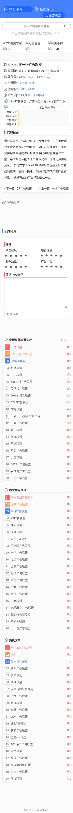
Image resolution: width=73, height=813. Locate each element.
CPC (57, 33)
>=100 (31, 89)
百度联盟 (48, 33)
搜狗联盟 (35, 33)
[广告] (14, 48)
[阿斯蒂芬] (59, 43)
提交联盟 (55, 15)
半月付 (23, 83)
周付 (31, 83)
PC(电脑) (38, 95)
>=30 (22, 89)
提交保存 (12, 314)
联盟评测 (15, 9)
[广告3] (59, 48)
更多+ (64, 340)
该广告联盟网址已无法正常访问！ (40, 71)
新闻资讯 (46, 9)
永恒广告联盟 (54, 188)
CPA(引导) (43, 77)
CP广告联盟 (18, 188)
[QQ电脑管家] (14, 43)
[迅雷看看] (37, 43)
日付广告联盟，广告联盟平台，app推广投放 (37, 101)
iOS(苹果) (25, 95)
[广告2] (37, 48)
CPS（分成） (27, 77)
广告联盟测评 (20, 33)
